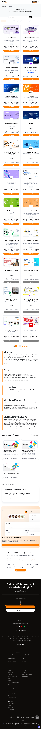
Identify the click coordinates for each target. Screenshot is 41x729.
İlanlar (9, 678)
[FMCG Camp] (31, 88)
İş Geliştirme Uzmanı (20, 652)
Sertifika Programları (12, 676)
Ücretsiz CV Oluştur (21, 570)
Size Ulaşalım (11, 703)
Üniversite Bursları (12, 693)
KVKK (23, 668)
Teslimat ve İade (25, 676)
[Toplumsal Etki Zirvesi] (11, 174)
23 (22, 346)
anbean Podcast (11, 686)
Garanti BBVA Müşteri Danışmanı (20, 647)
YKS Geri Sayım (11, 672)
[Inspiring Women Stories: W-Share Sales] (31, 202)
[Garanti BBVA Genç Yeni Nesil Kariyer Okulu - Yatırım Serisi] (11, 321)
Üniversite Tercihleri (12, 691)
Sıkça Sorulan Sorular (26, 665)
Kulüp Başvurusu (11, 690)
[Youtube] (22, 626)
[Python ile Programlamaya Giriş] (31, 59)
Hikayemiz (24, 661)
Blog (9, 684)
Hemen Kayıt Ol (20, 544)
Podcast (9, 705)
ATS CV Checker (11, 668)
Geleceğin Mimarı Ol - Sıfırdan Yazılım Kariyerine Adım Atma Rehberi (20, 634)
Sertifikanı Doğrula (12, 697)
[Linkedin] (19, 626)
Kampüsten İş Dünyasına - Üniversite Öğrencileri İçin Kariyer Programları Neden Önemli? (20, 636)
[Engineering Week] (31, 174)
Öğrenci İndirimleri (11, 695)
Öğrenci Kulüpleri (11, 688)
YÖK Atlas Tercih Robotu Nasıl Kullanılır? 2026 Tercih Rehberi (20, 633)
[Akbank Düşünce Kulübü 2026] (11, 262)
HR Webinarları (11, 709)
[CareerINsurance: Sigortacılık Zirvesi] (31, 232)
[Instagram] (17, 626)
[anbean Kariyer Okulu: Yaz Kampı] (31, 262)
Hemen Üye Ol (20, 606)
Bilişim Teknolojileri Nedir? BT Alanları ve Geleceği (20, 638)
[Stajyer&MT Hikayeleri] (31, 144)
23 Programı (20, 649)
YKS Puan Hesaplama (12, 670)
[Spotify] (24, 626)
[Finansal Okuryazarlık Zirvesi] (11, 59)
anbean (23, 666)
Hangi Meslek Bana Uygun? (13, 682)
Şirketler (9, 680)
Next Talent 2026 (20, 650)
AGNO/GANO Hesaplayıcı (13, 665)
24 (24, 346)
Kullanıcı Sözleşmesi (26, 670)
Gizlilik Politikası (25, 672)
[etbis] (37, 717)
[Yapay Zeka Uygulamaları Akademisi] (11, 29)
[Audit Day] (31, 115)
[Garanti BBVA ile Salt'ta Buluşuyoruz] (11, 291)
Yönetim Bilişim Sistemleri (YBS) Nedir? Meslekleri (20, 640)
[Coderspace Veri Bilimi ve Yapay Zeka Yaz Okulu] (31, 291)
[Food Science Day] (11, 202)
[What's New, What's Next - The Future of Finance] (11, 232)
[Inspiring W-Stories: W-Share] (11, 115)
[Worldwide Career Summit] (11, 88)
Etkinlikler (10, 674)
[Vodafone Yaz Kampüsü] (31, 321)
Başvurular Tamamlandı (11, 282)
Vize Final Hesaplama (12, 666)
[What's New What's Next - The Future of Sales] (11, 144)
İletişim (23, 663)
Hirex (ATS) (10, 707)
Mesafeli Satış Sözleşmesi (27, 674)
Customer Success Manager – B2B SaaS (20, 654)
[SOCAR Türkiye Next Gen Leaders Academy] (31, 29)
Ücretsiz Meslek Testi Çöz (13, 663)
